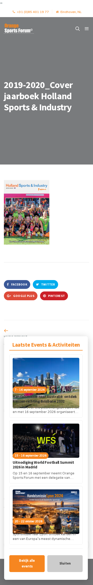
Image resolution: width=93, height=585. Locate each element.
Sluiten (65, 563)
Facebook (18, 284)
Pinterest (56, 296)
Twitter (47, 284)
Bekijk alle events (27, 563)
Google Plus (23, 296)
